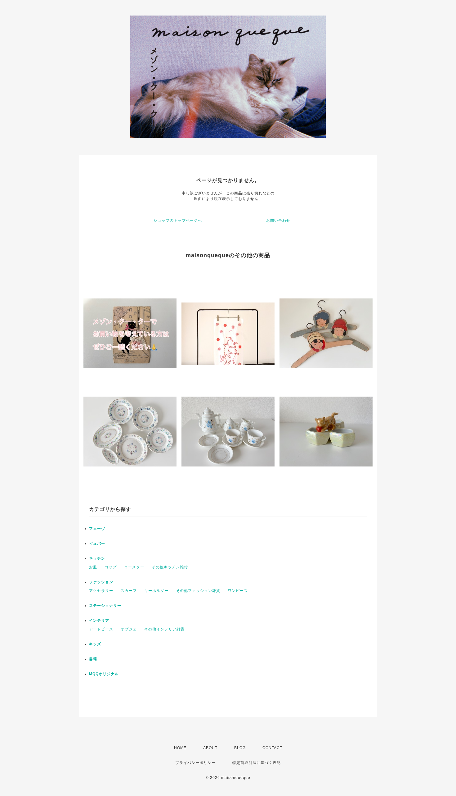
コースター (134, 567)
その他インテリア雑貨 (164, 629)
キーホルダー (156, 591)
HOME (180, 748)
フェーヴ (97, 528)
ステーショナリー (105, 605)
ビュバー (97, 543)
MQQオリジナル (104, 674)
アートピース (101, 629)
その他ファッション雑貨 (198, 591)
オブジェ (129, 629)
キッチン (97, 558)
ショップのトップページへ (178, 220)
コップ (111, 567)
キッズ (95, 644)
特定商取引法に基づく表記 (256, 763)
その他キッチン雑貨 (170, 567)
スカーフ (129, 591)
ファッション (101, 582)
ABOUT (210, 748)
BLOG (240, 748)
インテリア (99, 620)
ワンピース (238, 591)
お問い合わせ (278, 220)
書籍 (93, 659)
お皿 (93, 567)
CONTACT (272, 748)
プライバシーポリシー (195, 763)
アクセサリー (101, 591)
